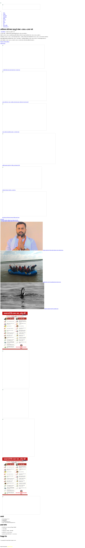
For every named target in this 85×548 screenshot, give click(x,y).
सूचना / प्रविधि (5, 25)
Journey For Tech (9, 546)
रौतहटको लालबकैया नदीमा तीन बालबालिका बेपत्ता (51, 308)
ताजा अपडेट (2, 219)
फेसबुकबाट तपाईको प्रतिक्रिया (4, 41)
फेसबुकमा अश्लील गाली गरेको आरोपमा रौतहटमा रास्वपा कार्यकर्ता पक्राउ (53, 250)
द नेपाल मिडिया (3, 31)
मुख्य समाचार (5, 15)
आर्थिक (4, 18)
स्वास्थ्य (4, 22)
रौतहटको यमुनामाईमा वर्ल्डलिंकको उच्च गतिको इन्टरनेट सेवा (9, 220)
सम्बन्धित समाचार (2, 43)
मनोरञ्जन (4, 19)
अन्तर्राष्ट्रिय (4, 17)
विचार (4, 21)
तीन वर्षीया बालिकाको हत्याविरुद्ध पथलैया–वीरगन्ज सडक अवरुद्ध (10, 221)
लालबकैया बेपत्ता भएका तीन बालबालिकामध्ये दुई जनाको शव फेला (52, 282)
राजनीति (4, 14)
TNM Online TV (5, 26)
